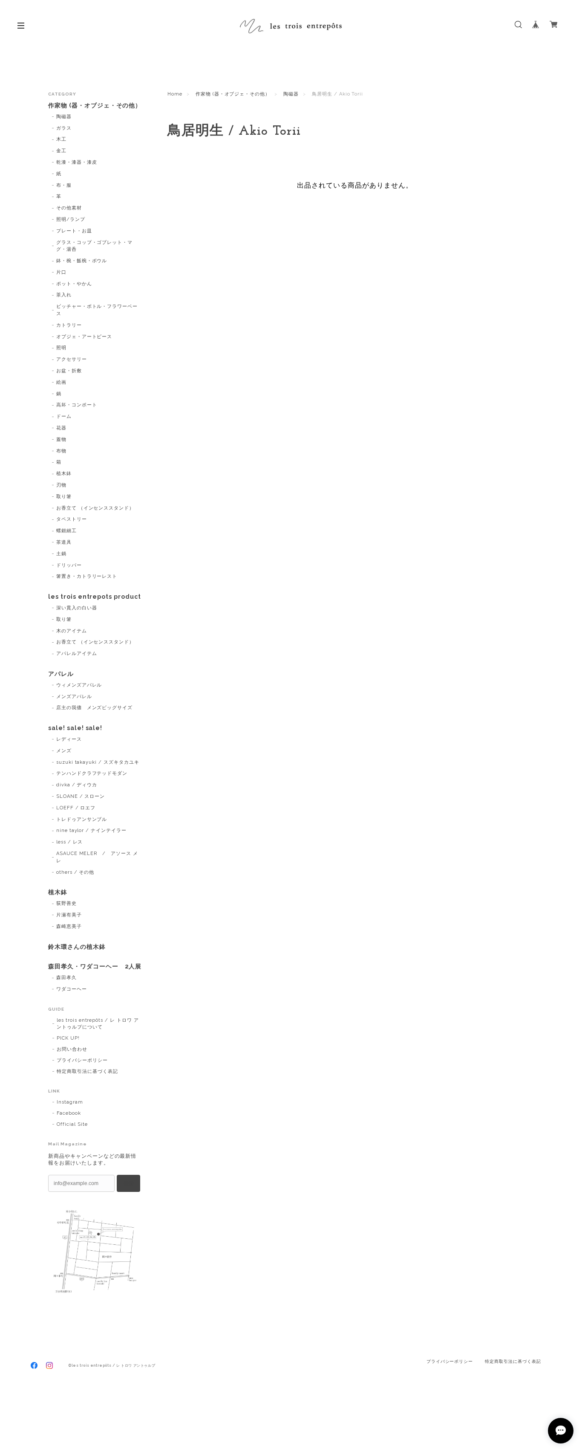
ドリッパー (69, 565)
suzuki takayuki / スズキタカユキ (97, 762)
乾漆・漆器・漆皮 (76, 162)
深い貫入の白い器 (76, 608)
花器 (61, 428)
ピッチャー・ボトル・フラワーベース (97, 310)
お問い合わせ (72, 1049)
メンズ (64, 751)
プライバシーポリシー (82, 1060)
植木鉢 (64, 473)
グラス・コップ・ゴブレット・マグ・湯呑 (94, 246)
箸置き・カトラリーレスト (87, 576)
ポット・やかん (74, 284)
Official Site (72, 1124)
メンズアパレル (74, 696)
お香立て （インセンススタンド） (95, 508)
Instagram (70, 1102)
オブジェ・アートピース (84, 336)
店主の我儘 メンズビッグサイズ (94, 707)
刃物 (61, 485)
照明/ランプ (70, 219)
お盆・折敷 (69, 371)
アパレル (61, 673)
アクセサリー (71, 359)
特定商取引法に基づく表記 (87, 1071)
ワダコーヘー (71, 989)
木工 (61, 139)
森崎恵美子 (69, 926)
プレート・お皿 (74, 231)
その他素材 (69, 208)
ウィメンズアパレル (79, 685)
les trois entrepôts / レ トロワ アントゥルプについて (98, 1023)
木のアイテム (71, 631)
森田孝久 (66, 977)
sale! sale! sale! (75, 728)
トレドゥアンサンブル (81, 819)
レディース (69, 739)
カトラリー (69, 325)
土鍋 (61, 553)
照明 (61, 348)
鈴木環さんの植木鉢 (77, 946)
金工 (61, 151)
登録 (129, 1183)
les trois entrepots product (94, 596)
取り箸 (64, 496)
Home (174, 94)
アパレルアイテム (76, 653)
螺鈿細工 (66, 530)
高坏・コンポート (76, 405)
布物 (61, 451)
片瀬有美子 (69, 915)
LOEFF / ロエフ (76, 808)
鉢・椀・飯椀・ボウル (81, 261)
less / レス (69, 842)
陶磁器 (291, 94)
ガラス (64, 128)
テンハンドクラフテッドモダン (91, 773)
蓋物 (61, 439)
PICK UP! (68, 1038)
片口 (61, 272)
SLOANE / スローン (80, 796)
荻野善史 (66, 903)
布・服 (64, 185)
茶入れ (64, 295)
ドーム (64, 416)
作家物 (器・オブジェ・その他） (233, 94)
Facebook (69, 1113)
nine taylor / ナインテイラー (91, 830)
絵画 (61, 382)
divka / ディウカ (77, 785)
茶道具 (64, 542)
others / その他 (75, 872)
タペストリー (71, 519)
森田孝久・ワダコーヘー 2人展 (94, 966)
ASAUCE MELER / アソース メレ (97, 857)
